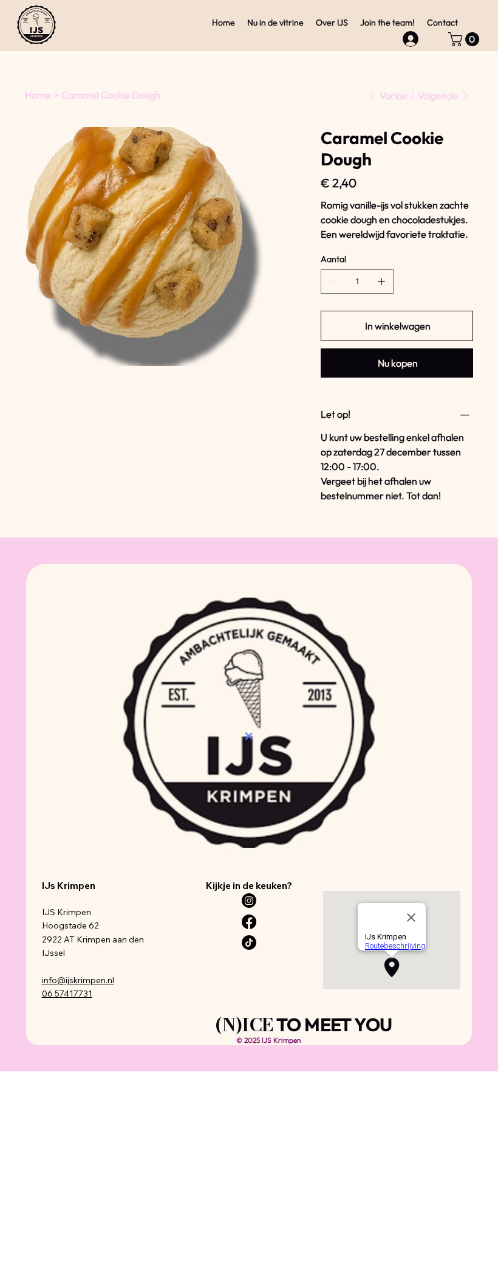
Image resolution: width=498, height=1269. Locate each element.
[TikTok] (249, 942)
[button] (465, 39)
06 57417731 (67, 993)
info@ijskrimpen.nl (78, 980)
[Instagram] (249, 900)
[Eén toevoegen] (381, 281)
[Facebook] (249, 922)
